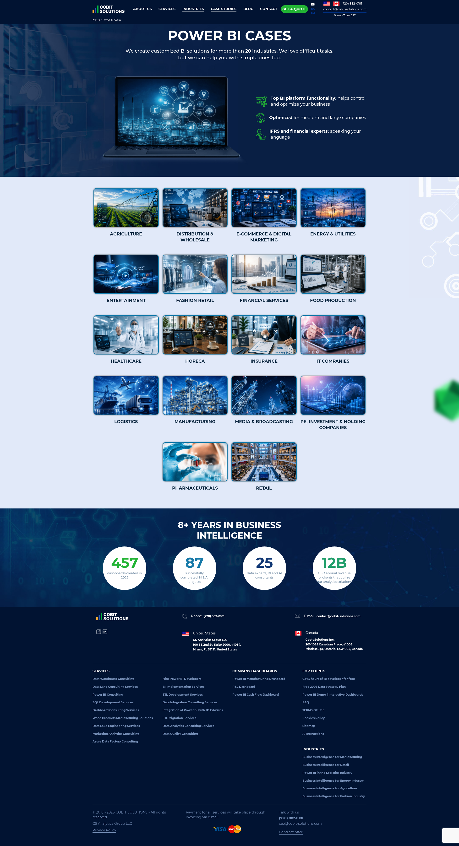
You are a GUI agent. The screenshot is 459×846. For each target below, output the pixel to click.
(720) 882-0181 (352, 3)
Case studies (223, 9)
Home (96, 19)
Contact (268, 9)
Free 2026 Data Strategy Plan (324, 686)
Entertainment (126, 300)
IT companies (333, 361)
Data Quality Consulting (180, 734)
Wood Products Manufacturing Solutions (123, 718)
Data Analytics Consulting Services (188, 726)
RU (313, 9)
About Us (142, 9)
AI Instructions (313, 734)
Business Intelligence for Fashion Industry (333, 796)
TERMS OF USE (313, 710)
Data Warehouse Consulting (113, 679)
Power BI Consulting (108, 694)
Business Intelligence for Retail (325, 765)
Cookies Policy (313, 718)
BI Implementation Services (183, 686)
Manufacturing (195, 421)
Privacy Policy (104, 830)
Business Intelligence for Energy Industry (333, 780)
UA (313, 13)
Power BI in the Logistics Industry (327, 773)
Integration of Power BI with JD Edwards (193, 710)
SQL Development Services (113, 702)
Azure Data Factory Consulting (115, 741)
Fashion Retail (195, 300)
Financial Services (264, 300)
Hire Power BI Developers (182, 679)
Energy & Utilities (332, 234)
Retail (264, 488)
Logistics (126, 421)
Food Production (333, 300)
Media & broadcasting (264, 421)
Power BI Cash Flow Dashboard (255, 694)
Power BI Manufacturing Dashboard (258, 679)
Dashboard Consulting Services (116, 710)
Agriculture (126, 234)
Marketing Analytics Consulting (116, 734)
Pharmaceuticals (195, 488)
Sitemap (308, 726)
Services (166, 9)
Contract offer (291, 832)
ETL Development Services (183, 694)
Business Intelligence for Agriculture (329, 788)
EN (313, 4)
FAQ (305, 702)
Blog (248, 9)
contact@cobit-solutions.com (344, 9)
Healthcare (126, 361)
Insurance (264, 361)
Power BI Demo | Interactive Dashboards (332, 694)
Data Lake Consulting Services (115, 686)
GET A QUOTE (294, 9)
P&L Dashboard (243, 686)
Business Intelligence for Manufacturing (332, 757)
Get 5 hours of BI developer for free (328, 679)
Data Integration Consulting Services (190, 702)
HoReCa (195, 361)
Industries (193, 9)
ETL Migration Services (179, 718)
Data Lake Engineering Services (116, 726)
